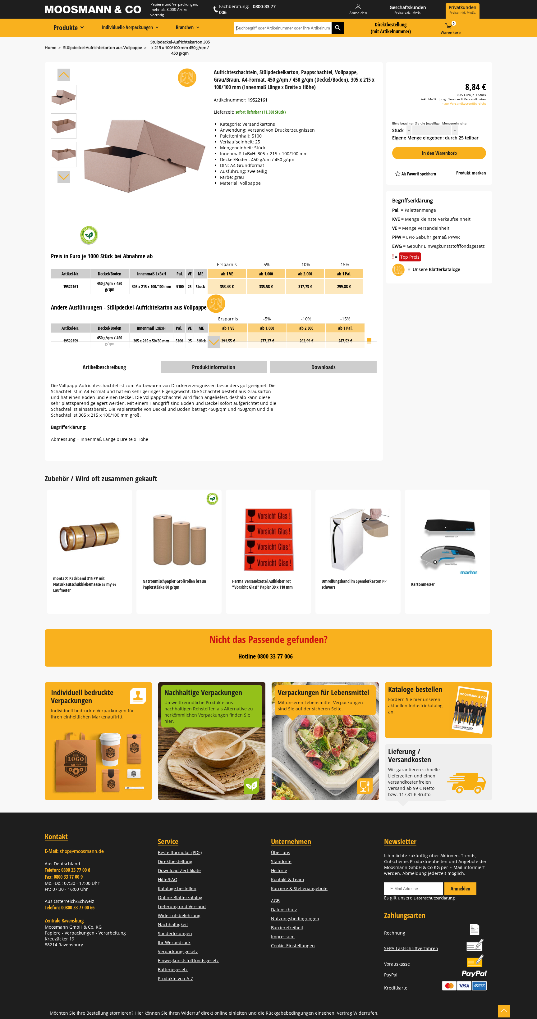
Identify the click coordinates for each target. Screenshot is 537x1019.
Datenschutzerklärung (434, 898)
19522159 (70, 341)
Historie (279, 870)
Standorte (281, 861)
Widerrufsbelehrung (179, 915)
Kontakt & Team (287, 879)
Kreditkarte (395, 988)
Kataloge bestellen (177, 888)
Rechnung (394, 933)
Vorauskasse (397, 964)
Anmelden (460, 888)
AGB (275, 901)
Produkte (65, 27)
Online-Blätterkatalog (180, 897)
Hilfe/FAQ (167, 879)
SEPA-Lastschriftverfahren (411, 948)
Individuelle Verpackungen (127, 27)
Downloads (323, 367)
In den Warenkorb (439, 153)
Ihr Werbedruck (174, 942)
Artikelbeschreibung (104, 367)
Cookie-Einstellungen (293, 946)
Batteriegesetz (173, 969)
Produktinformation (213, 367)
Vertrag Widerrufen (357, 1013)
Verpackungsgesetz (178, 951)
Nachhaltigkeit (173, 924)
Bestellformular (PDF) (180, 852)
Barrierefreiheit (287, 928)
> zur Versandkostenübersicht (464, 103)
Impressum (283, 937)
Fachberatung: (247, 9)
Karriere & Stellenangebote (299, 888)
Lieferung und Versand (182, 906)
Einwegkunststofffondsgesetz (188, 960)
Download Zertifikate (179, 870)
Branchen (185, 27)
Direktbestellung (175, 861)
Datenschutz (284, 910)
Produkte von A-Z (175, 978)
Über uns (280, 852)
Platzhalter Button (448, 167)
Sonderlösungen (175, 933)
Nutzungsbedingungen (295, 919)
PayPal (390, 975)
